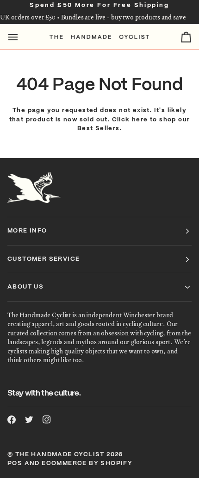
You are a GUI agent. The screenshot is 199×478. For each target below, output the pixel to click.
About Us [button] (25, 287)
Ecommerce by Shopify (87, 463)
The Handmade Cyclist (60, 455)
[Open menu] (21, 37)
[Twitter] (29, 419)
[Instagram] (47, 419)
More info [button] (27, 231)
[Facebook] (11, 419)
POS (14, 463)
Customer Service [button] (43, 259)
